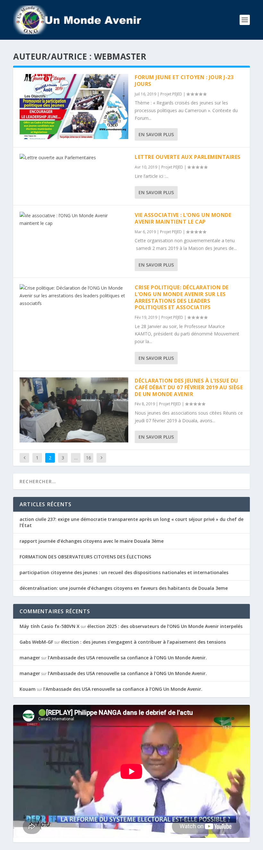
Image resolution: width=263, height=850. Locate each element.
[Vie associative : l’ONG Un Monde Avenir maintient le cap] (74, 219)
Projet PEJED (171, 94)
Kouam (28, 689)
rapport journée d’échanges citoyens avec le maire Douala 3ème (92, 541)
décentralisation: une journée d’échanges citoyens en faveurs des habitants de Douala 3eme (124, 588)
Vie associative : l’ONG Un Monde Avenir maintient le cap (183, 218)
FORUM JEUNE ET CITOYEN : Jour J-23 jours (184, 80)
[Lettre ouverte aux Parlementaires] (74, 157)
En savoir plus (156, 134)
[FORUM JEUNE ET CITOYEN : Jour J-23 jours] (74, 106)
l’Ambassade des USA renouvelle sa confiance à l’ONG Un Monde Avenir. (127, 658)
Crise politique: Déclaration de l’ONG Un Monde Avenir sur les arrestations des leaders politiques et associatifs (182, 297)
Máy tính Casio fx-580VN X (50, 626)
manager (30, 658)
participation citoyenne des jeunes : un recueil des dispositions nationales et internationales (124, 572)
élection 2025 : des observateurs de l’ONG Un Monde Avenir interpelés (164, 626)
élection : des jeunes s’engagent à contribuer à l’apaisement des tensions (143, 642)
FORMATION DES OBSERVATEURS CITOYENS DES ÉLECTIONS (85, 557)
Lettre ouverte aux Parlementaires (188, 157)
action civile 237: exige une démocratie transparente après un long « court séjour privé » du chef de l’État (131, 522)
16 (88, 458)
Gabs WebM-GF (36, 642)
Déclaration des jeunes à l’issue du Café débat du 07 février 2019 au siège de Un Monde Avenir (189, 387)
